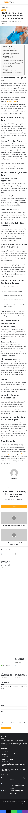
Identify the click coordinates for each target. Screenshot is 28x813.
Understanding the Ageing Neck (10, 48)
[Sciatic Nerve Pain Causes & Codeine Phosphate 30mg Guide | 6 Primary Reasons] (7, 556)
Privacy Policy (18, 803)
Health (7, 7)
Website (3, 717)
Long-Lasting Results (9, 56)
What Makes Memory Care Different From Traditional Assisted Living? (16, 792)
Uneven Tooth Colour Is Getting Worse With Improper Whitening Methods (20, 659)
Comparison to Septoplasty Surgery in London (13, 60)
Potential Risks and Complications (10, 70)
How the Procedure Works (10, 51)
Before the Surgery (8, 65)
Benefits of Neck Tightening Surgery (11, 53)
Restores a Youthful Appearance (11, 54)
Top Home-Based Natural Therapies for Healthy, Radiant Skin (6, 674)
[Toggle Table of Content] (21, 47)
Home (3, 7)
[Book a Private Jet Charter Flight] (4, 779)
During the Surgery (8, 66)
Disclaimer (24, 803)
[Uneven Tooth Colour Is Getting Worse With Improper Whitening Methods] (21, 604)
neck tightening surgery (11, 101)
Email (2, 711)
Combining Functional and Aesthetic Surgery (12, 72)
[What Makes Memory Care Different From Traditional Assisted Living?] (4, 792)
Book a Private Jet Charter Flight (18, 778)
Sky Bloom (5, 21)
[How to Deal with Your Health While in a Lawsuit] (21, 669)
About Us (13, 803)
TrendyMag (13, 801)
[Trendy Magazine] (8, 2)
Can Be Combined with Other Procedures (13, 59)
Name (2, 705)
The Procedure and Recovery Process (11, 63)
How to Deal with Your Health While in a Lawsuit (21, 675)
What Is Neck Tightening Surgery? (10, 50)
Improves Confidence (9, 57)
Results (6, 69)
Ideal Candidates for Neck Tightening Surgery (13, 62)
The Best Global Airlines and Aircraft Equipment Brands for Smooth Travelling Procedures (17, 785)
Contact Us (7, 803)
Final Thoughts (6, 73)
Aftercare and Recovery (9, 67)
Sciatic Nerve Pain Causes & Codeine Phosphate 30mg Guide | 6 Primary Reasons (7, 563)
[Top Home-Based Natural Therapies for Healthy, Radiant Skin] (7, 668)
